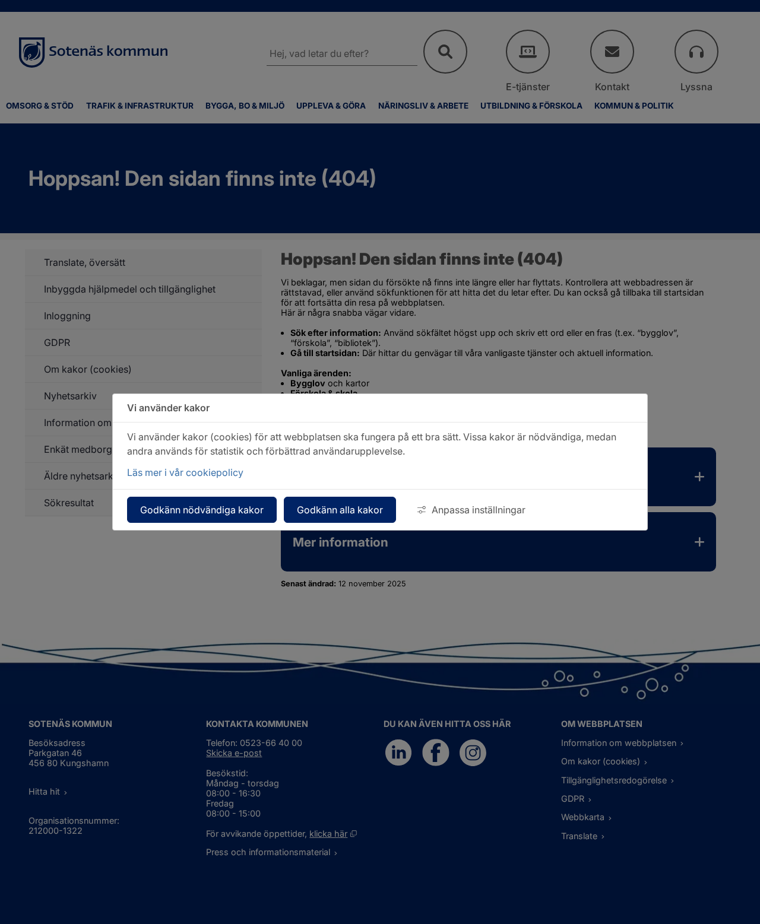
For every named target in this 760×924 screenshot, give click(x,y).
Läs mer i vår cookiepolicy (185, 472)
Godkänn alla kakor (340, 510)
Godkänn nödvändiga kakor (202, 510)
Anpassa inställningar (478, 510)
